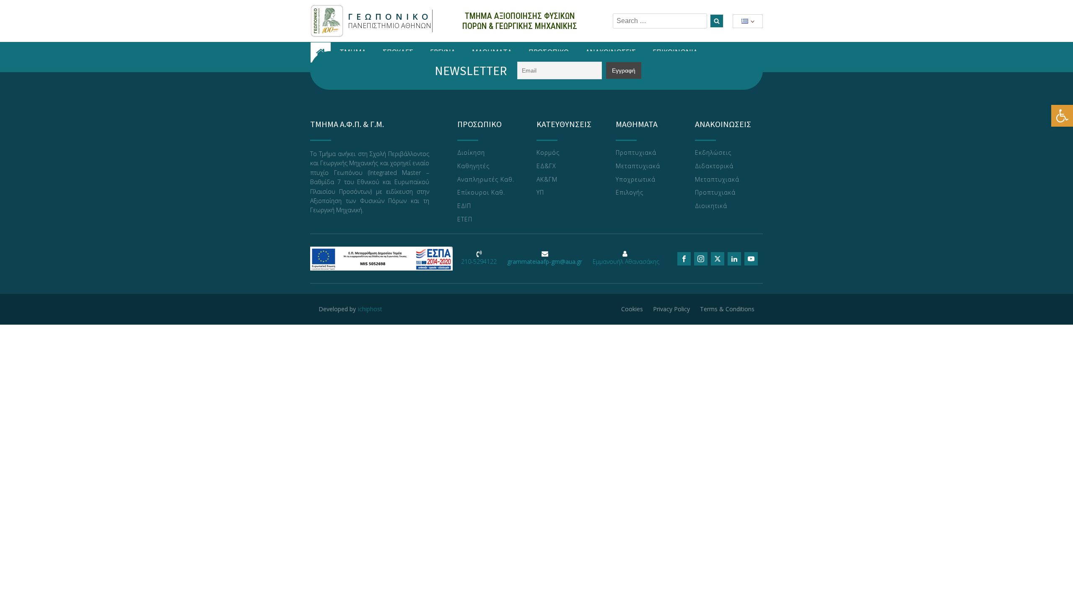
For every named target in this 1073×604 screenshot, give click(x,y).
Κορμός (548, 152)
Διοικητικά (711, 206)
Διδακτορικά (714, 166)
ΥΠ (540, 192)
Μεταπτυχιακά (638, 166)
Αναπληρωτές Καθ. (485, 179)
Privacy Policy (671, 309)
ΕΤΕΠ (464, 219)
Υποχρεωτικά (636, 179)
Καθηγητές (473, 166)
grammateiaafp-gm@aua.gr (544, 262)
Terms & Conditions (727, 309)
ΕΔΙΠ (464, 206)
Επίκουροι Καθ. (481, 192)
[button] (1062, 116)
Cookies (632, 309)
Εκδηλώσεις (713, 152)
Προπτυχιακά (636, 152)
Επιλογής (629, 192)
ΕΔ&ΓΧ (546, 166)
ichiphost (370, 309)
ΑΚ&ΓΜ (546, 179)
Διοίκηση (471, 152)
